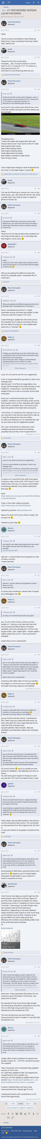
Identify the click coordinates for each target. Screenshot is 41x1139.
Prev (13, 1104)
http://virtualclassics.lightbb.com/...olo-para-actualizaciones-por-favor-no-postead (19, 1081)
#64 (38, 188)
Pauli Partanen (8, 17)
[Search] (38, 2)
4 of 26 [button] (20, 1104)
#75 (38, 746)
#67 (38, 296)
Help (35, 1131)
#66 (38, 252)
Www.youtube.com (24, 510)
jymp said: (6, 94)
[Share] (35, 30)
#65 (38, 213)
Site (3, 1133)
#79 (38, 967)
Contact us (5, 1131)
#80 (38, 1036)
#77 (38, 851)
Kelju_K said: (7, 457)
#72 (38, 608)
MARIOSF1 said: (8, 301)
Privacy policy (27, 1131)
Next (28, 1104)
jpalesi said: (6, 855)
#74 (38, 702)
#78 (38, 892)
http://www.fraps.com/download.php (16, 505)
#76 (38, 792)
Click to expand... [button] (20, 368)
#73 (38, 655)
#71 (38, 575)
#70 (38, 536)
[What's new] (34, 2)
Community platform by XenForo (20, 1137)
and (12, 75)
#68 (38, 345)
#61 (38, 30)
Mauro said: (7, 580)
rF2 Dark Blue (7, 1128)
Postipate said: (8, 257)
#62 (38, 57)
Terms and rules (16, 1131)
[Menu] (3, 2)
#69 (38, 452)
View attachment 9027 (10, 550)
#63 (38, 89)
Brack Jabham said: (9, 350)
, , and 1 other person (20, 174)
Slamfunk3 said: (8, 971)
